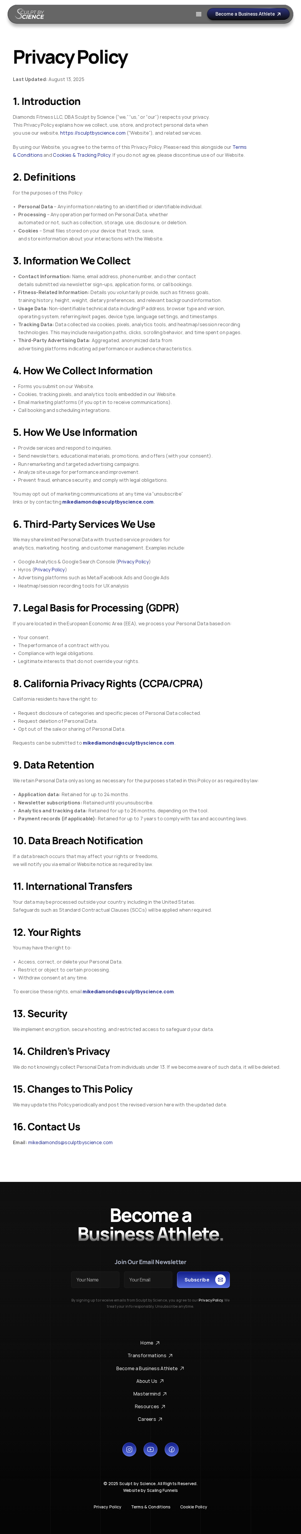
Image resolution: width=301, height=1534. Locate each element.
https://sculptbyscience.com (93, 133)
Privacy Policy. (211, 1300)
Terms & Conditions (151, 1507)
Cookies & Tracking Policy (81, 155)
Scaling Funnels (162, 1490)
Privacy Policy (108, 1507)
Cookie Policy (194, 1507)
